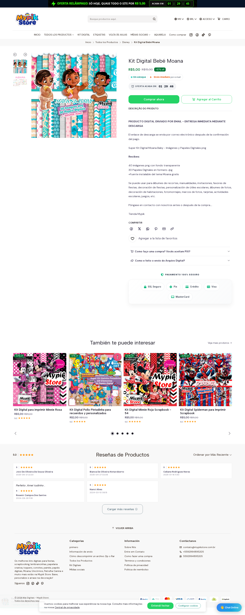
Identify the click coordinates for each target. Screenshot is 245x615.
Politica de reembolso (136, 569)
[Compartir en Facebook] (131, 229)
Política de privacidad (136, 565)
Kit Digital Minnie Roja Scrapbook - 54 (148, 411)
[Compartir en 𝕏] (139, 229)
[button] (112, 434)
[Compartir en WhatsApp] (147, 229)
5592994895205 (193, 556)
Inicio (88, 42)
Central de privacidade (67, 607)
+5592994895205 (193, 551)
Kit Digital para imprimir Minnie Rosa (38, 409)
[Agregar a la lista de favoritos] (62, 375)
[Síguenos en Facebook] (197, 34)
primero (74, 547)
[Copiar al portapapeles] (172, 229)
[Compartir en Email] (164, 229)
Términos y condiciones (137, 560)
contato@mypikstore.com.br (199, 547)
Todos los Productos (107, 42)
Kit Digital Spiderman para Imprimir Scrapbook (203, 411)
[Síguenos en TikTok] (203, 34)
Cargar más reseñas (121, 509)
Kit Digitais (75, 565)
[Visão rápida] (62, 383)
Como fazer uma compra (138, 556)
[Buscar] (154, 19)
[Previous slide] (16, 55)
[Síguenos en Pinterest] (209, 34)
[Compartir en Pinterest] (156, 229)
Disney (126, 42)
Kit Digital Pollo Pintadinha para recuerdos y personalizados (90, 411)
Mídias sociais (77, 569)
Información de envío (81, 551)
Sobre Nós (130, 547)
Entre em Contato (134, 551)
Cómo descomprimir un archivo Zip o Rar (92, 556)
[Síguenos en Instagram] (191, 34)
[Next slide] (23, 55)
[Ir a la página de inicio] (27, 19)
